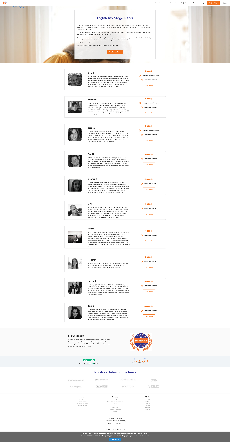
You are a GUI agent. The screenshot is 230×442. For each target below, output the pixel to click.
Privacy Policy (115, 407)
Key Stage (22, 7)
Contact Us (147, 399)
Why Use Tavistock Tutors (115, 401)
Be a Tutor (193, 3)
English (15, 7)
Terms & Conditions (115, 409)
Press (115, 403)
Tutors (9, 7)
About (115, 399)
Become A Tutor (82, 405)
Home (4, 7)
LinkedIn (147, 405)
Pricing (202, 3)
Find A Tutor (213, 3)
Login (225, 3)
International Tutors (171, 3)
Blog (115, 405)
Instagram (147, 409)
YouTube (147, 407)
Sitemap (115, 411)
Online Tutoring (82, 401)
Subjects (183, 3)
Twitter (147, 403)
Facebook (147, 401)
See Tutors (158, 3)
